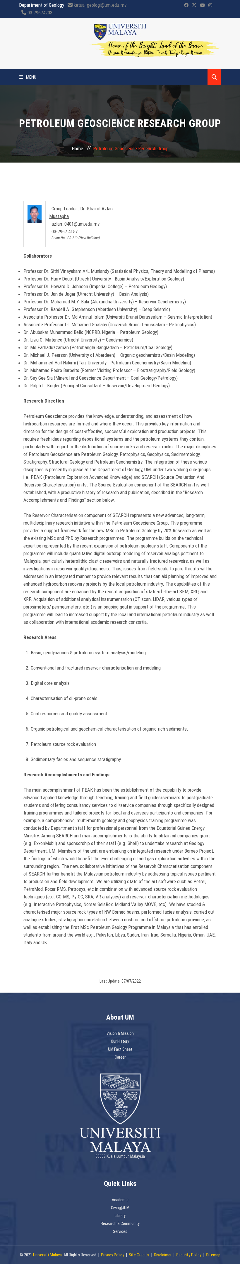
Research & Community (120, 1223)
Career (120, 1057)
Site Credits (139, 1255)
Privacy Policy (112, 1255)
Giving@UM (120, 1207)
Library (120, 1215)
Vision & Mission (120, 1033)
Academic (120, 1199)
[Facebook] (186, 5)
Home (77, 148)
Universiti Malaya (47, 1255)
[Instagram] (210, 5)
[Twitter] (194, 5)
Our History (120, 1041)
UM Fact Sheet (120, 1049)
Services (120, 1231)
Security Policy (188, 1255)
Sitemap (213, 1255)
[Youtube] (202, 5)
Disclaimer (163, 1255)
